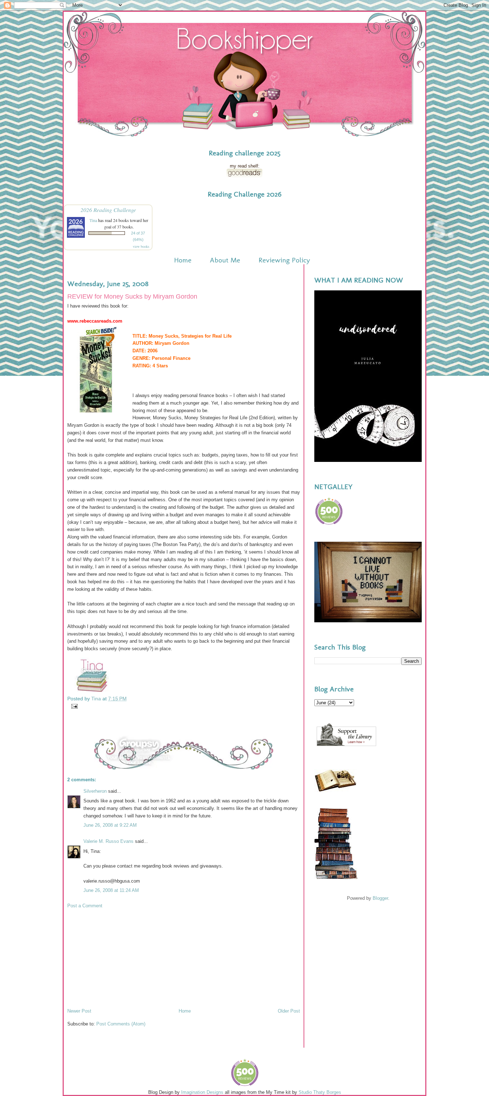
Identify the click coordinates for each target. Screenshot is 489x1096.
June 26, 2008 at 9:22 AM (110, 825)
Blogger (380, 898)
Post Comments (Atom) (120, 1024)
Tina (93, 220)
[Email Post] (73, 706)
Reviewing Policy (284, 260)
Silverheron (95, 791)
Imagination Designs (202, 1092)
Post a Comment (84, 905)
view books (141, 246)
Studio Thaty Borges (320, 1092)
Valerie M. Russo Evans (108, 841)
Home (183, 260)
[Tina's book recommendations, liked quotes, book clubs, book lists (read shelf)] (244, 175)
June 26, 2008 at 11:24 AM (111, 890)
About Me (225, 260)
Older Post (289, 1011)
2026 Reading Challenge (108, 209)
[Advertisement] (121, 958)
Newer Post (79, 1011)
